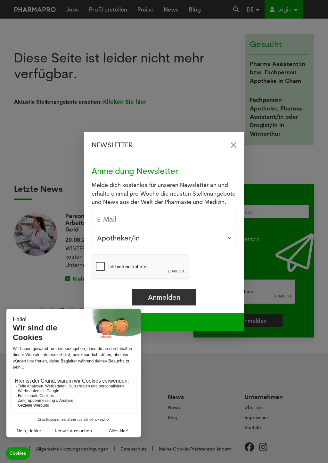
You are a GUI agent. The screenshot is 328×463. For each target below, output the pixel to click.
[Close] (233, 145)
